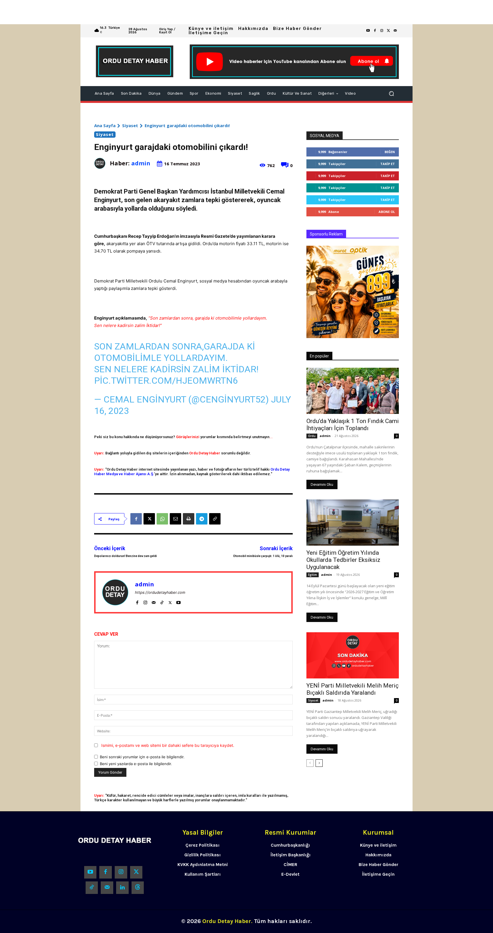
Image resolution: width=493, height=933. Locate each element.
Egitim (312, 575)
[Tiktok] (92, 887)
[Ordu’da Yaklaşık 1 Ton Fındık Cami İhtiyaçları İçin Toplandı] (352, 391)
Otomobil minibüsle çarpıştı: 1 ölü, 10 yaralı (263, 556)
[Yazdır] (188, 519)
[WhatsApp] (162, 519)
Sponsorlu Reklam (326, 234)
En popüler (319, 356)
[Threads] (138, 887)
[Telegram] (201, 519)
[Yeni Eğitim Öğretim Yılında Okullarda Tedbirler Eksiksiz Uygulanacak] (352, 522)
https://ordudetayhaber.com (160, 592)
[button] (391, 93)
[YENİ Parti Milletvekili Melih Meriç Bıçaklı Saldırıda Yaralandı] (352, 655)
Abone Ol (387, 212)
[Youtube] (368, 30)
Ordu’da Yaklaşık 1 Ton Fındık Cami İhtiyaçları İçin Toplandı (352, 425)
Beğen (390, 152)
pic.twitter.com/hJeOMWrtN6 (166, 380)
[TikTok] (162, 601)
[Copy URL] (215, 519)
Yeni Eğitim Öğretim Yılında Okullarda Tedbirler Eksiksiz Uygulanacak (343, 559)
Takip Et (387, 164)
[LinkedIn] (122, 887)
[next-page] (319, 763)
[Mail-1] (395, 30)
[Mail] (153, 601)
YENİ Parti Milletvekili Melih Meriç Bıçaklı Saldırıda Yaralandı (352, 689)
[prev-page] (310, 763)
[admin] (102, 163)
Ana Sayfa (105, 125)
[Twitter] (388, 30)
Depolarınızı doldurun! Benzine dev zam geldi (125, 556)
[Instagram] (381, 30)
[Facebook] (374, 30)
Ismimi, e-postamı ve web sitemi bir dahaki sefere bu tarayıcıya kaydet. (167, 745)
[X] (149, 519)
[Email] (175, 519)
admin (140, 163)
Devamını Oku (322, 484)
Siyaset (130, 125)
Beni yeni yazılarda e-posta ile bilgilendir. (136, 763)
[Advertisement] (171, 12)
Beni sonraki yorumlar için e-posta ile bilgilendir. (142, 757)
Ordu (312, 436)
